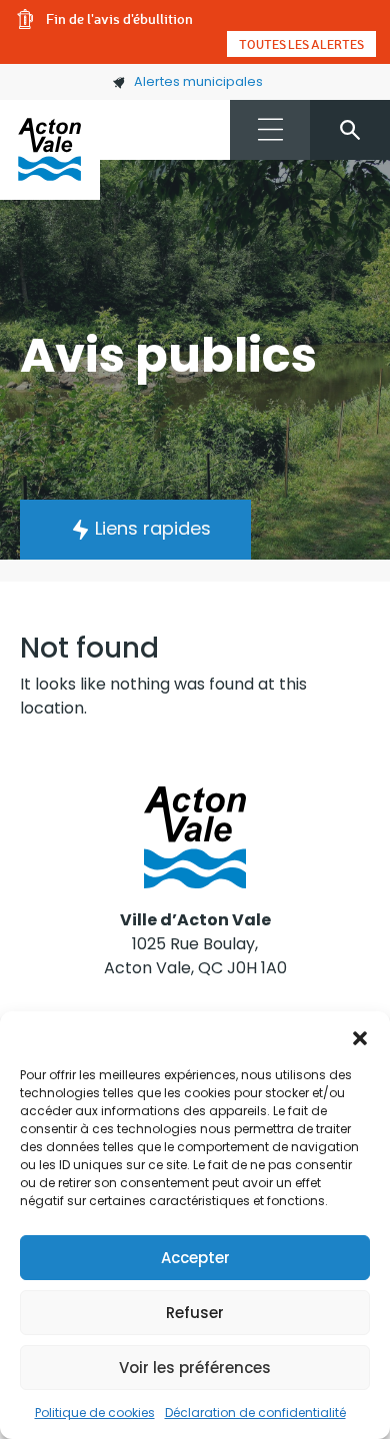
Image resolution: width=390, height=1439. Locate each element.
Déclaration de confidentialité (255, 1412)
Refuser (195, 1312)
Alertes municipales (198, 81)
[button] (360, 1036)
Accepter (195, 1257)
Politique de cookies (95, 1412)
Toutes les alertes (301, 44)
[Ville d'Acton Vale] (50, 150)
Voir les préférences (195, 1367)
